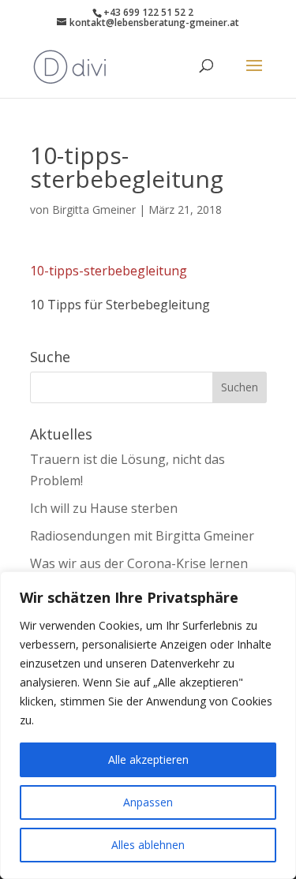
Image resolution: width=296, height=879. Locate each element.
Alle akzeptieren (148, 759)
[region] (148, 725)
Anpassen (148, 802)
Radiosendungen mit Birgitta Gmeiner (142, 535)
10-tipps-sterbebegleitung (108, 270)
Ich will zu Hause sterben (104, 508)
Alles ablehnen (148, 844)
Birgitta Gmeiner (94, 209)
